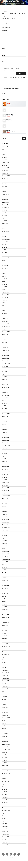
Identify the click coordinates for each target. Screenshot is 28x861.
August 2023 (5, 241)
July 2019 (4, 368)
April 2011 (4, 604)
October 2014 (5, 493)
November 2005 (6, 776)
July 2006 (4, 754)
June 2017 (4, 421)
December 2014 (5, 487)
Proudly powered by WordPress (8, 857)
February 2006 (5, 768)
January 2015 (5, 485)
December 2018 (5, 387)
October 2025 (5, 173)
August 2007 (5, 720)
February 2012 (5, 577)
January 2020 (5, 353)
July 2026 (4, 149)
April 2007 (4, 731)
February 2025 (5, 194)
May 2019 (4, 374)
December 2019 (5, 355)
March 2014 (4, 511)
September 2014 (6, 495)
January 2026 (5, 165)
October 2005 (5, 778)
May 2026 (4, 154)
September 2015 (6, 471)
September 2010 (6, 622)
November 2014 (5, 490)
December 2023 (6, 231)
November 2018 (5, 390)
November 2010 (5, 617)
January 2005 (5, 799)
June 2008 (4, 694)
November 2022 (5, 265)
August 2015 (5, 474)
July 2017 (4, 419)
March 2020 (5, 347)
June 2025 (4, 183)
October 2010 (5, 620)
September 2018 (6, 395)
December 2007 (6, 710)
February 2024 (5, 226)
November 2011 (5, 585)
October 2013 (5, 524)
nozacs (8, 103)
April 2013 (4, 540)
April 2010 (4, 635)
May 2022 (4, 281)
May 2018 (4, 405)
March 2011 (4, 606)
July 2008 (4, 691)
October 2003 (5, 839)
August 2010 (5, 625)
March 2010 (4, 638)
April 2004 (4, 823)
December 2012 (5, 551)
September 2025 (6, 175)
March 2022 (4, 286)
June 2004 (4, 818)
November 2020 (6, 326)
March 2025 (5, 191)
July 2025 (4, 181)
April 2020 (4, 345)
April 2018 (4, 408)
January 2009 (5, 675)
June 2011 (4, 598)
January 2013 (5, 548)
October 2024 (5, 204)
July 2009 (4, 659)
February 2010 (5, 641)
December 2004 (6, 802)
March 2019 (4, 379)
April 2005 (4, 794)
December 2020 (6, 323)
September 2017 (6, 413)
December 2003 (6, 834)
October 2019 (5, 360)
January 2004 (5, 831)
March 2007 (5, 733)
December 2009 (6, 646)
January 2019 (5, 384)
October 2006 (5, 747)
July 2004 (4, 815)
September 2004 (6, 810)
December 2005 (6, 773)
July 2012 (4, 564)
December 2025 (6, 167)
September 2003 (6, 842)
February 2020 (5, 350)
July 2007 (4, 723)
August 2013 (5, 530)
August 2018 (5, 398)
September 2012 (6, 559)
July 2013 (4, 532)
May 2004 (4, 821)
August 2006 (5, 752)
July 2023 (4, 244)
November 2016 (5, 440)
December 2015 (5, 466)
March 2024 (5, 223)
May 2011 (4, 601)
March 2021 (4, 316)
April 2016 (4, 458)
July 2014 (4, 501)
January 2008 (5, 707)
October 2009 (5, 651)
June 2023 (4, 247)
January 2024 (5, 228)
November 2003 (6, 836)
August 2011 (5, 593)
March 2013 (4, 543)
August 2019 (5, 366)
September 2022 (6, 271)
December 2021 (5, 292)
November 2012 (5, 553)
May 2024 (4, 218)
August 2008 (5, 688)
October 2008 (5, 683)
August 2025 (5, 178)
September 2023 (6, 239)
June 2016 (4, 453)
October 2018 (5, 392)
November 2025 (6, 170)
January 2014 (5, 517)
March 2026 (5, 159)
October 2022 (5, 268)
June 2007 (4, 725)
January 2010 (5, 643)
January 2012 (5, 580)
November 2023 (6, 234)
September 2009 (6, 654)
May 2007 (4, 728)
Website (4, 61)
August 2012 (5, 561)
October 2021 (5, 297)
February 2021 (5, 318)
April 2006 (4, 762)
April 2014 (4, 509)
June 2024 (4, 215)
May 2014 (4, 506)
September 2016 (6, 445)
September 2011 (6, 591)
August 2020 (5, 334)
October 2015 (5, 469)
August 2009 (5, 657)
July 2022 (4, 276)
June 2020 (4, 339)
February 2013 (5, 546)
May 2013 (4, 538)
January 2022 (5, 289)
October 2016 (5, 442)
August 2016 (5, 448)
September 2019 (6, 363)
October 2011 (5, 588)
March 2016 (4, 461)
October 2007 (5, 715)
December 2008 (6, 678)
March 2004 (5, 826)
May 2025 (4, 186)
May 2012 (4, 569)
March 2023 (5, 255)
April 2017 (4, 427)
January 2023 (5, 260)
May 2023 (4, 249)
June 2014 (4, 503)
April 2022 (4, 284)
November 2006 (6, 744)
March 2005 (5, 797)
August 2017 (5, 416)
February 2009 (5, 672)
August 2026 (5, 146)
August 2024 (5, 210)
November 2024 (6, 202)
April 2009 (4, 667)
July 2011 (4, 596)
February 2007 (5, 736)
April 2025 (4, 189)
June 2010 (4, 630)
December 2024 (6, 199)
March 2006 (5, 765)
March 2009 (5, 670)
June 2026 (4, 152)
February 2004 (5, 829)
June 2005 (4, 789)
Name (3, 48)
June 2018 (4, 403)
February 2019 (5, 382)
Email (3, 55)
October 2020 (5, 329)
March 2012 (4, 575)
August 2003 (5, 844)
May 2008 (4, 696)
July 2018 (4, 400)
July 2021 (4, 305)
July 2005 (4, 786)
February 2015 (5, 482)
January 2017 (5, 435)
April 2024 (4, 220)
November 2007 (6, 712)
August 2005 (5, 784)
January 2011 (5, 612)
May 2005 (4, 791)
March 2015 (4, 479)
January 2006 (5, 770)
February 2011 (5, 609)
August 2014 (5, 498)
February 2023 (5, 257)
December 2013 (5, 519)
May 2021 (4, 310)
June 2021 (4, 308)
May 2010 (4, 633)
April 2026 (4, 157)
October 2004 (5, 807)
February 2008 (5, 704)
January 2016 (5, 464)
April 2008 (4, 699)
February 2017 (5, 432)
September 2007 (6, 717)
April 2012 (4, 572)
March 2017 (4, 429)
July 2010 (4, 628)
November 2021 (5, 294)
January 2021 (5, 321)
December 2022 (5, 263)
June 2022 (4, 278)
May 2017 (4, 424)
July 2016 (4, 450)
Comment (4, 30)
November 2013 (5, 522)
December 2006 (6, 741)
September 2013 (6, 527)
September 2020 (6, 331)
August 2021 (5, 302)
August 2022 (5, 273)
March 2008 (5, 702)
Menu (14, 7)
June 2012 (4, 567)
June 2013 (4, 535)
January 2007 (5, 739)
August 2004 (5, 813)
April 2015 (4, 477)
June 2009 (4, 662)
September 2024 (6, 207)
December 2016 (5, 437)
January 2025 (5, 197)
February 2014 (5, 514)
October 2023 (5, 236)
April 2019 (4, 376)
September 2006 (6, 749)
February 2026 (5, 162)
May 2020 (4, 342)
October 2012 (5, 556)
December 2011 (5, 583)
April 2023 (4, 252)
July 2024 (4, 212)
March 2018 (4, 411)
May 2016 (4, 456)
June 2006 (4, 757)
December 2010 (5, 614)
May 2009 (4, 665)
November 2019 (5, 358)
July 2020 (4, 337)
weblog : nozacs (10, 2)
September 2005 (6, 781)
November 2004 (6, 805)
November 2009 (6, 649)
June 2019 (4, 371)
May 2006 (4, 760)
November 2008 (6, 680)
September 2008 (6, 686)
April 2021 (4, 313)
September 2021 (6, 300)
